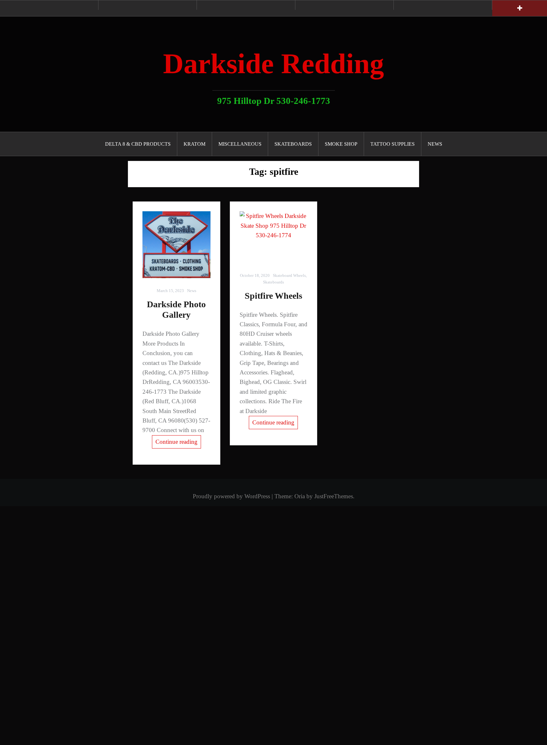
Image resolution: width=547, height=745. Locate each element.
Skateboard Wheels (289, 275)
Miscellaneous (239, 144)
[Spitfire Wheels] (274, 237)
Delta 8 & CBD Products (138, 144)
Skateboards (293, 144)
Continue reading (176, 441)
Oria (299, 496)
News (435, 144)
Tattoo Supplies (392, 144)
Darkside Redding (273, 63)
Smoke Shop (341, 144)
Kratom (194, 144)
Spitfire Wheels (273, 296)
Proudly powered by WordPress (231, 496)
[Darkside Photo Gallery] (176, 244)
